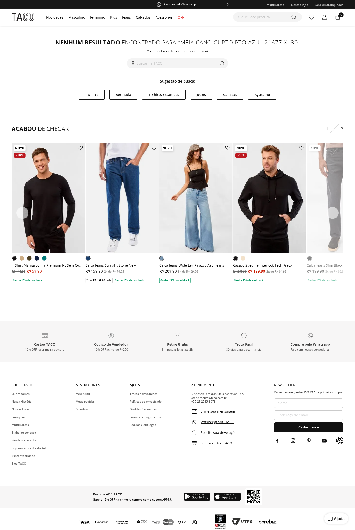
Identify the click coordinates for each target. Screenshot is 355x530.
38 (104, 235)
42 (123, 235)
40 (113, 235)
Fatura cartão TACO (216, 443)
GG (65, 235)
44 (132, 235)
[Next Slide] (333, 213)
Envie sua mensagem (218, 411)
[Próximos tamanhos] (147, 235)
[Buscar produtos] (294, 17)
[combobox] (267, 17)
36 (178, 235)
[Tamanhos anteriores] (96, 235)
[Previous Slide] (22, 213)
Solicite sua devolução (218, 432)
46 (141, 235)
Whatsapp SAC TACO (217, 422)
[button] (45, 342)
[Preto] (14, 258)
